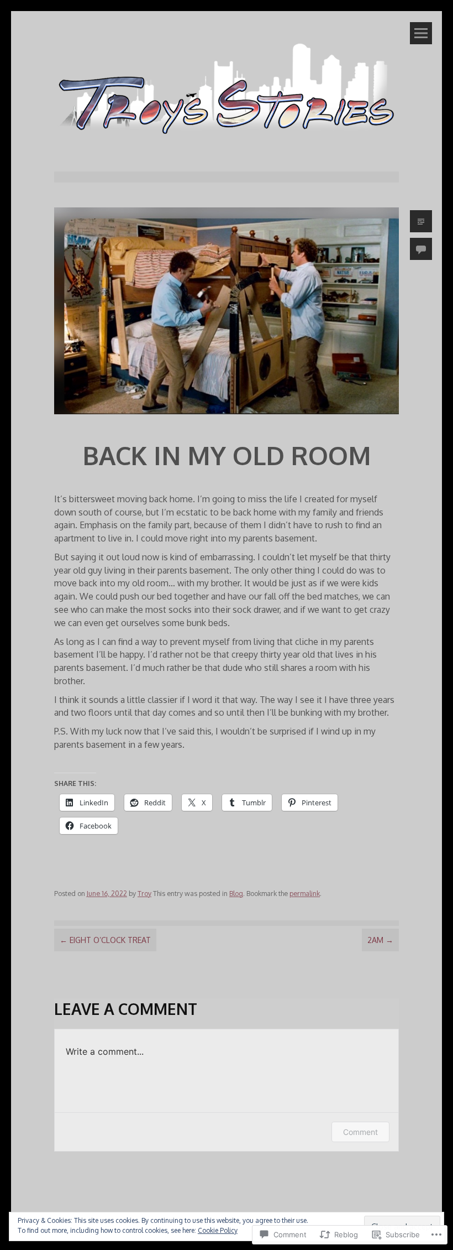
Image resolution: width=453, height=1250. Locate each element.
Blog (236, 893)
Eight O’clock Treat (105, 940)
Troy (144, 893)
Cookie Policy (218, 1230)
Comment (360, 1132)
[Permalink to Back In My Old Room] (226, 416)
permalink (304, 893)
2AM (380, 940)
